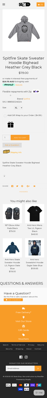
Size (4, 107)
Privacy (31, 345)
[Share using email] (34, 186)
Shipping (19, 349)
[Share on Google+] (28, 186)
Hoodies (23, 192)
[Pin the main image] (22, 186)
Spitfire (26, 99)
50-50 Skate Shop (15, 376)
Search (6, 345)
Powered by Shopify (23, 379)
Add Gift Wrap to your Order (25, 115)
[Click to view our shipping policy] (12, 153)
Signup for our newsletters (23, 363)
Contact (38, 349)
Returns (40, 345)
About (29, 349)
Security (9, 349)
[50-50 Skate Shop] (23, 4)
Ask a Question (12, 145)
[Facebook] (20, 357)
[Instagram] (26, 357)
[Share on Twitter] (17, 186)
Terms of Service (18, 345)
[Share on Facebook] (12, 186)
